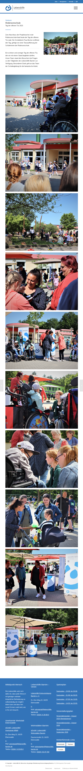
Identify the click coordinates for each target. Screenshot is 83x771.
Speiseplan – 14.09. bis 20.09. (66, 703)
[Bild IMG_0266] (42, 163)
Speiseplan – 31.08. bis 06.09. (66, 695)
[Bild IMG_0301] (42, 223)
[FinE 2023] (81, 385)
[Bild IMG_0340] (42, 400)
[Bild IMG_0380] (42, 519)
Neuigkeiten (63, 1)
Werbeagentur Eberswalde (63, 763)
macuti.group (8, 765)
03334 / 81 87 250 (43, 752)
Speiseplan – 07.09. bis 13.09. (66, 699)
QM (77, 1)
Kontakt (71, 1)
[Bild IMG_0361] (42, 341)
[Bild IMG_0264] (42, 104)
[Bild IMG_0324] (42, 282)
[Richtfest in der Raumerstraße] (1, 385)
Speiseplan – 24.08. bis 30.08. (66, 691)
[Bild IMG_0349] (42, 460)
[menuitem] (56, 1)
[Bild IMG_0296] (42, 578)
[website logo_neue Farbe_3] (15, 8)
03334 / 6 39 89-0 (17, 749)
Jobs (56, 1)
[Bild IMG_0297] (42, 637)
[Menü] (75, 8)
